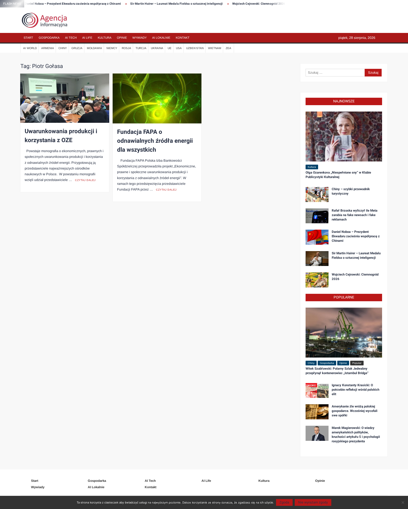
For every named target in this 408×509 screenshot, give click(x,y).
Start (28, 37)
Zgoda (284, 502)
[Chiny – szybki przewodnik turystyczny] (317, 194)
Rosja (126, 48)
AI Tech (71, 37)
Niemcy (111, 48)
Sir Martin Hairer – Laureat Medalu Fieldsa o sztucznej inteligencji (158, 3)
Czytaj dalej (85, 180)
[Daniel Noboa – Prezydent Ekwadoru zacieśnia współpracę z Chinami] (317, 237)
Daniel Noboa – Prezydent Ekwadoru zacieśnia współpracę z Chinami (55, 3)
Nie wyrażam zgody (313, 502)
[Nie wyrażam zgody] (403, 502)
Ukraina (157, 48)
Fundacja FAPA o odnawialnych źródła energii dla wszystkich (155, 141)
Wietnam (214, 48)
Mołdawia (94, 48)
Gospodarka (49, 37)
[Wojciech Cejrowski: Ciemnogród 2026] (317, 279)
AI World (30, 48)
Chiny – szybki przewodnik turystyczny (351, 191)
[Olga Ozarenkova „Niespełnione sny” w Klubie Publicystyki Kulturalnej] (344, 136)
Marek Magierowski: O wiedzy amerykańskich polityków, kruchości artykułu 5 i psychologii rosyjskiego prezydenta (356, 435)
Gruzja (76, 48)
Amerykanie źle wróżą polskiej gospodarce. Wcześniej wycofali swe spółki (354, 411)
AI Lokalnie (161, 37)
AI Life (87, 37)
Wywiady (139, 37)
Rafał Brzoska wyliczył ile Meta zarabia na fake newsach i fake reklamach (354, 215)
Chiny (62, 48)
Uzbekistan (195, 48)
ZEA (228, 48)
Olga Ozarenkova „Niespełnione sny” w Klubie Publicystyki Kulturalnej (338, 174)
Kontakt (183, 37)
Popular (356, 363)
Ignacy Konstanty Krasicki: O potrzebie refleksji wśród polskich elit (355, 389)
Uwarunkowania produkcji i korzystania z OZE (61, 136)
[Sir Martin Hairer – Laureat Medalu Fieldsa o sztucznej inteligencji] (317, 258)
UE (169, 48)
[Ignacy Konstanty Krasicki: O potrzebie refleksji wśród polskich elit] (317, 390)
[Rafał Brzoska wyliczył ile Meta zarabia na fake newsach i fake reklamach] (317, 215)
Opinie (122, 37)
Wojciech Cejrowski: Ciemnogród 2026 (241, 3)
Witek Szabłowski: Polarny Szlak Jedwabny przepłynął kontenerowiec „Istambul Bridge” (337, 370)
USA (179, 48)
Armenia (47, 48)
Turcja (141, 48)
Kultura (104, 37)
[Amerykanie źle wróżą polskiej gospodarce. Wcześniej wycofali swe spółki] (317, 411)
